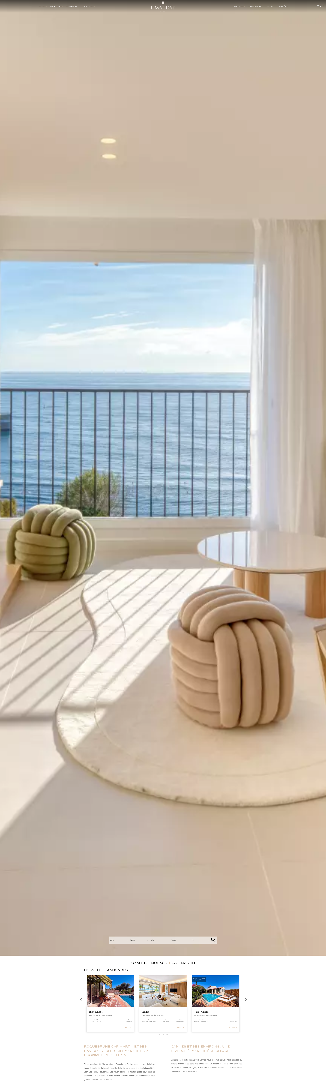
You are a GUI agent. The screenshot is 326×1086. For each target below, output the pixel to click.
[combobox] (119, 940)
